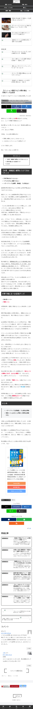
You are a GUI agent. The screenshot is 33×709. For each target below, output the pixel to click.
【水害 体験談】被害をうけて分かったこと (17, 159)
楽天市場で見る (16, 487)
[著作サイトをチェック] (8, 519)
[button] (21, 111)
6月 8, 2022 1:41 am (7, 654)
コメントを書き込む (16, 671)
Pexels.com (28, 102)
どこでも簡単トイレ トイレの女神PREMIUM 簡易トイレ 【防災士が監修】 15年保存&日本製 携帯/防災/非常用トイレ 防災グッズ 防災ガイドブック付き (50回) (16, 474)
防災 (14, 500)
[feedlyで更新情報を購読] (24, 519)
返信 (30, 648)
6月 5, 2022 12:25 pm (6, 633)
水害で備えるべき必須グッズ (13, 161)
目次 (14, 156)
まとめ (8, 163)
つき (4, 652)
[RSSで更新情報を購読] (16, 523)
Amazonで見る (16, 483)
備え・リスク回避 (6, 500)
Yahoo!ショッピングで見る (16, 491)
